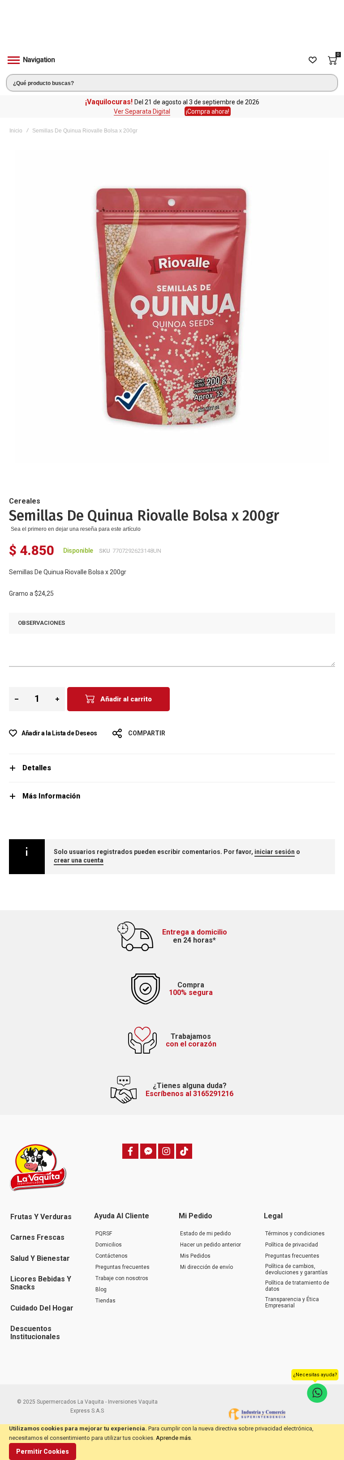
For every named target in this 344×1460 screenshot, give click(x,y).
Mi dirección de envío (206, 1267)
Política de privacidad (291, 1245)
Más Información (51, 796)
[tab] (172, 768)
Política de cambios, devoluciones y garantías (296, 1269)
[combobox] (172, 82)
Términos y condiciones (295, 1233)
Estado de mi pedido (205, 1233)
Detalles (36, 768)
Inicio (15, 131)
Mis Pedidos (195, 1256)
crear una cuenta (78, 860)
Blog (101, 1289)
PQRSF (103, 1233)
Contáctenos (111, 1256)
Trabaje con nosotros (121, 1278)
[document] (172, 1442)
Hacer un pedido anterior (210, 1245)
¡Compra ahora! (207, 111)
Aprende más (173, 1437)
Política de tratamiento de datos (297, 1286)
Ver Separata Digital (142, 111)
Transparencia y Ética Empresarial (292, 1302)
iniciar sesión (274, 851)
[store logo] (172, 28)
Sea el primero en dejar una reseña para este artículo (76, 529)
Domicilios (108, 1245)
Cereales (24, 501)
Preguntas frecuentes (122, 1267)
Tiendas (105, 1301)
